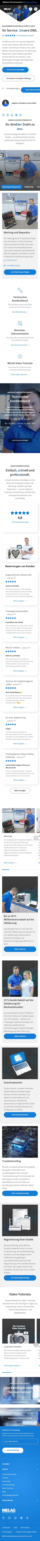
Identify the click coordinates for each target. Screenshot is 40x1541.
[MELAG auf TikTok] (20, 115)
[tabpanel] (20, 236)
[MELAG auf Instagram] (7, 115)
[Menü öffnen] (35, 9)
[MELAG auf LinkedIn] (12, 115)
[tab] (11, 187)
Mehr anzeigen (18, 601)
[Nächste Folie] (36, 838)
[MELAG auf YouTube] (16, 115)
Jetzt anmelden (13, 1450)
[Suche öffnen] (30, 9)
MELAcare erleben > (30, 2)
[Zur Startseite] (8, 9)
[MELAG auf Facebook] (3, 115)
